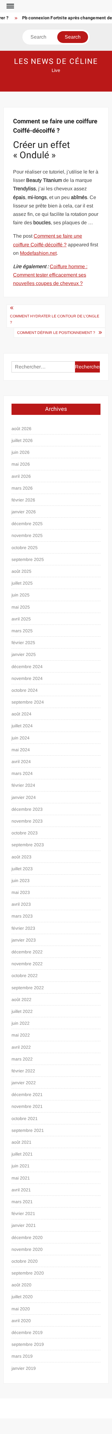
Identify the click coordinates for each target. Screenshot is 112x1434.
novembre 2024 (27, 678)
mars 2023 (22, 916)
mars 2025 (22, 630)
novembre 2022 (27, 963)
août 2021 (21, 1142)
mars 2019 (22, 1356)
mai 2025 (21, 607)
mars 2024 (22, 773)
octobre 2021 (25, 1118)
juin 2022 (21, 1023)
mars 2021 (22, 1201)
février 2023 (23, 928)
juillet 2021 (22, 1153)
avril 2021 (21, 1189)
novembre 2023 (27, 821)
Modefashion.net (38, 253)
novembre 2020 (27, 1249)
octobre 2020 (25, 1261)
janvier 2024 (24, 797)
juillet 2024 (22, 725)
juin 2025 (21, 594)
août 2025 (21, 571)
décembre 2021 (27, 1094)
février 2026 (23, 499)
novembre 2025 (27, 535)
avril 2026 (21, 476)
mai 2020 (21, 1308)
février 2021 (23, 1213)
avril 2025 (21, 618)
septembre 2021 (28, 1130)
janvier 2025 (24, 654)
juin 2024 (21, 737)
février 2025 (23, 642)
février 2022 (23, 1070)
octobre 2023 (25, 832)
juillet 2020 (22, 1296)
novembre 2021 (27, 1106)
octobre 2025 (25, 547)
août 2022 (21, 999)
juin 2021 (21, 1165)
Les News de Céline (56, 61)
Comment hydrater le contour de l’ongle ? (54, 319)
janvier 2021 (24, 1225)
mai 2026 (21, 464)
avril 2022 (21, 1047)
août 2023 (21, 856)
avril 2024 (21, 761)
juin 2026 (21, 452)
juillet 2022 (22, 1011)
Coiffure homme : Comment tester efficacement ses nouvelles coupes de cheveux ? (50, 275)
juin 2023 (21, 880)
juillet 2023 (22, 868)
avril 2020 (21, 1320)
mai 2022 (21, 1035)
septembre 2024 (28, 702)
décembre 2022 (27, 951)
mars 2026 (22, 488)
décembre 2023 (27, 809)
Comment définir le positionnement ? (56, 332)
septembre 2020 (28, 1272)
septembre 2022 (28, 987)
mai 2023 (21, 892)
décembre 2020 (27, 1237)
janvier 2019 (24, 1368)
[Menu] (9, 6)
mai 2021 (21, 1177)
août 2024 (21, 713)
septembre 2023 (28, 844)
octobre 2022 (25, 975)
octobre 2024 (25, 690)
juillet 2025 (22, 583)
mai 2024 (21, 749)
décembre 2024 (27, 666)
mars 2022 (22, 1059)
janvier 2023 (24, 940)
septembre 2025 (28, 559)
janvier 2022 (24, 1082)
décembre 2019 (27, 1332)
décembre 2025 (27, 523)
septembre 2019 (28, 1344)
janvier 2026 (24, 511)
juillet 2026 (22, 440)
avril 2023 (21, 904)
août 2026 (21, 428)
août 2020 (21, 1284)
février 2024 (23, 785)
